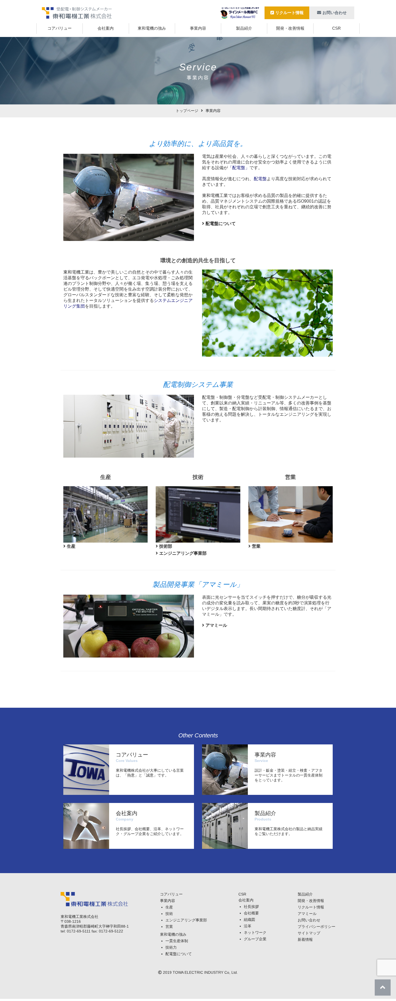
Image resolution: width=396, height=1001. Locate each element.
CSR (336, 28)
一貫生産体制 (176, 941)
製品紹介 (244, 28)
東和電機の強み (152, 28)
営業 (256, 546)
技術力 (171, 947)
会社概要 (251, 913)
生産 (71, 546)
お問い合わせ (334, 12)
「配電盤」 (238, 167)
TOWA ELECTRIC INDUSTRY (198, 972)
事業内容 (198, 28)
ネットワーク (255, 932)
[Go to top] (383, 987)
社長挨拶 (251, 906)
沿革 (247, 926)
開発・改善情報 (290, 28)
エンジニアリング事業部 (183, 553)
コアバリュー (59, 28)
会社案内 (106, 28)
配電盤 (260, 178)
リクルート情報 (289, 12)
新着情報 (305, 939)
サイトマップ (309, 933)
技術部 (165, 546)
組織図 (249, 919)
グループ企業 (255, 939)
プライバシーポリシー (316, 926)
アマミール (216, 625)
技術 (169, 913)
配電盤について (221, 223)
